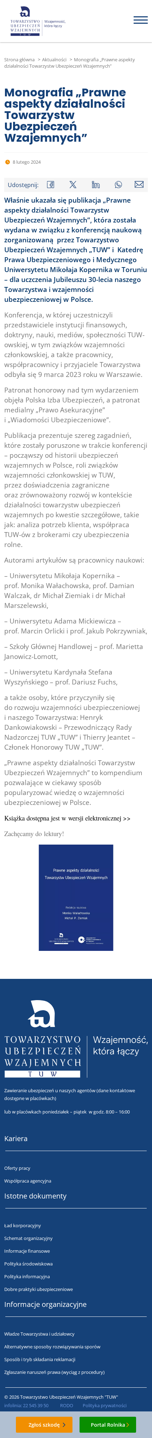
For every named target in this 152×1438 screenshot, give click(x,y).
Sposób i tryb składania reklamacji (39, 1359)
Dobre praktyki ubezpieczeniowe (38, 1289)
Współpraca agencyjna (27, 1181)
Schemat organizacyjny (28, 1238)
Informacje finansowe (27, 1251)
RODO (66, 1405)
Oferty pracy (17, 1168)
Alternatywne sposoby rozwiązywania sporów (52, 1346)
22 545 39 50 (35, 1405)
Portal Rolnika (108, 1424)
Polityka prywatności (105, 1405)
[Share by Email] (139, 184)
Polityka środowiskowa (28, 1264)
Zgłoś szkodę (44, 1424)
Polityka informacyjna (27, 1276)
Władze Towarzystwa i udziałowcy (39, 1334)
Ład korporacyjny (22, 1225)
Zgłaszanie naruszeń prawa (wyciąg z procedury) (54, 1372)
